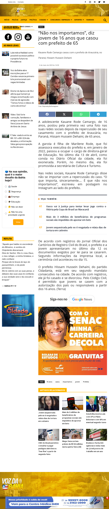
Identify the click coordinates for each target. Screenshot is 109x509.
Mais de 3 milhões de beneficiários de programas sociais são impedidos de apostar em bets (76, 218)
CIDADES (42, 20)
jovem (77, 382)
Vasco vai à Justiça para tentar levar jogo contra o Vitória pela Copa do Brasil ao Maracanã (76, 208)
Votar (18, 222)
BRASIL (41, 409)
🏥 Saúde (12, 186)
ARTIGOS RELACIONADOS (52, 390)
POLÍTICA (33, 20)
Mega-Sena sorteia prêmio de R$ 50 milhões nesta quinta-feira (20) (72, 444)
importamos (67, 382)
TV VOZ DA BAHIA (11, 26)
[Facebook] (85, 2)
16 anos (49, 382)
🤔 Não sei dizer (15, 207)
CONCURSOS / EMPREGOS (60, 20)
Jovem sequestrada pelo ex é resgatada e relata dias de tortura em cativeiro (76, 229)
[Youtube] (104, 2)
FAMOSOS (90, 20)
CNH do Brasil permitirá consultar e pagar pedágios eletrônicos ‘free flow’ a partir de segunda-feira (48, 448)
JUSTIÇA (24, 20)
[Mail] (95, 2)
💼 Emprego (13, 196)
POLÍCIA (15, 20)
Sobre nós (11, 2)
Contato (21, 2)
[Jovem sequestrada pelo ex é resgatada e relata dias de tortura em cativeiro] (48, 403)
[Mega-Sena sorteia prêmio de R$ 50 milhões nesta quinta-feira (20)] (72, 434)
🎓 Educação (14, 202)
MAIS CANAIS (25, 26)
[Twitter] (99, 2)
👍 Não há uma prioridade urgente (16, 213)
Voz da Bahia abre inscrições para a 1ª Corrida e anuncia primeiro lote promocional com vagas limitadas (22, 76)
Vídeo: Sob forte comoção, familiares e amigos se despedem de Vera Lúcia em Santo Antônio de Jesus (22, 121)
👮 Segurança (14, 191)
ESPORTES (78, 20)
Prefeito (86, 382)
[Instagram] (90, 2)
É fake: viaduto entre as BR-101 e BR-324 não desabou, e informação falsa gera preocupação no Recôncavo (21, 141)
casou (57, 382)
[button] (105, 23)
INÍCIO (6, 20)
